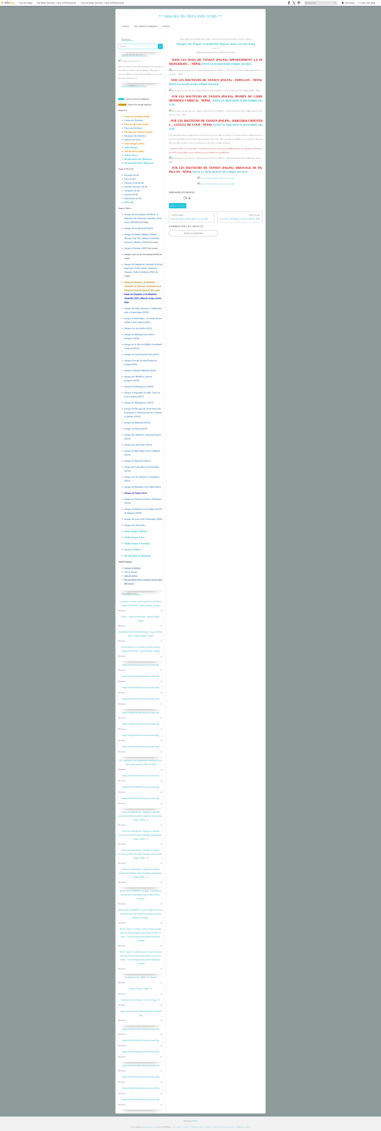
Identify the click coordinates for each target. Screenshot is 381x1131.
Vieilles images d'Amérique (137, 543)
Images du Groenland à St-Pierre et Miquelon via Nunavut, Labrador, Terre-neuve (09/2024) (143, 218)
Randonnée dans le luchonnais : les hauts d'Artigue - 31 (140, 1000)
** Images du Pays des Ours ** (190, 16)
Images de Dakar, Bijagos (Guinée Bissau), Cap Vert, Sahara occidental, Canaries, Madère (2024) (142, 238)
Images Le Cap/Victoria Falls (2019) (141, 354)
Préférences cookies (243, 1127)
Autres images (131, 147)
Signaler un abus (197, 1127)
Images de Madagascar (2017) (138, 402)
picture (222, 39)
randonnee (232, 39)
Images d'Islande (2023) (135, 248)
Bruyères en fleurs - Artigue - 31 (140, 989)
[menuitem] (125, 26)
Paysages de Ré (131, 175)
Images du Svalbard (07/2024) (138, 228)
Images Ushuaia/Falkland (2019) (140, 370)
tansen (241, 39)
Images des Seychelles (134, 525)
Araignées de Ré (132, 190)
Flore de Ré (129, 179)
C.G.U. (208, 1127)
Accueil (125, 26)
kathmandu (200, 39)
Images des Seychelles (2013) (138, 445)
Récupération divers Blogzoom (138, 163)
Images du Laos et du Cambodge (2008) (143, 519)
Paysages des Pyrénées (135, 136)
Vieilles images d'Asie (134, 537)
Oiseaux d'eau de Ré (134, 183)
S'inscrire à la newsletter (178, 206)
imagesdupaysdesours (148, 1127)
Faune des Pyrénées (133, 120)
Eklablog (194, 1121)
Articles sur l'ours (132, 139)
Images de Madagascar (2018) (138, 386)
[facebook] (289, 3)
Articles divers (131, 155)
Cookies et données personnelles (223, 1127)
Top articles (177, 1127)
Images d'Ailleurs (132, 549)
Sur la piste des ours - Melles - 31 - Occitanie (141, 977)
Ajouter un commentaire (193, 233)
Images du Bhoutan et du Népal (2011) (142, 487)
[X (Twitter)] (294, 3)
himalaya (189, 39)
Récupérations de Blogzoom (137, 555)
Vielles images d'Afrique (135, 531)
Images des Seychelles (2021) (138, 328)
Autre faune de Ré (132, 198)
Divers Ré (128, 202)
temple (248, 39)
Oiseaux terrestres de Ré (135, 187)
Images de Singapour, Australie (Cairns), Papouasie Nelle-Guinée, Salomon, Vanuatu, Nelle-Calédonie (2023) (143, 268)
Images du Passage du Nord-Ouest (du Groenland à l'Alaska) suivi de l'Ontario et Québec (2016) (143, 413)
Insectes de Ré (131, 194)
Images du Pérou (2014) (135, 428)
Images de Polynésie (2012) (137, 461)
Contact (166, 26)
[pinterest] (299, 3)
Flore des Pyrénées (133, 128)
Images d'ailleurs (132, 568)
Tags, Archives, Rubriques (145, 26)
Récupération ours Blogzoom (138, 159)
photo (215, 39)
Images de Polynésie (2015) (137, 422)
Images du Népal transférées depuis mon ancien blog (140, 665)
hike (182, 39)
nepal (208, 39)
